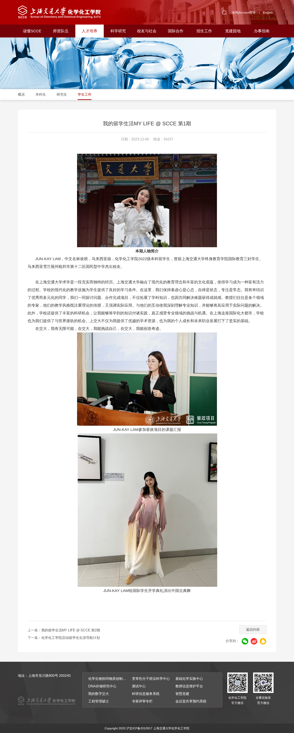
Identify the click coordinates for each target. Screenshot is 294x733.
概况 (21, 94)
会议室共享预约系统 (190, 701)
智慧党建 (182, 694)
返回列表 (253, 629)
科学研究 (118, 31)
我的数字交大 (98, 694)
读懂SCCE (32, 31)
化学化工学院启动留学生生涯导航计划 (70, 638)
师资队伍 (60, 31)
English (268, 12)
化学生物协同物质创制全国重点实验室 (108, 678)
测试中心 (139, 686)
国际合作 (175, 31)
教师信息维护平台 (189, 686)
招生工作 (204, 31)
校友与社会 (146, 31)
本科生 (41, 94)
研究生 (62, 94)
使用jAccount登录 (244, 12)
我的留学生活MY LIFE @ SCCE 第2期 (70, 630)
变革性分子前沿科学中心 (151, 678)
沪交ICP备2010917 (139, 728)
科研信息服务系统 (145, 694)
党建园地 (233, 31)
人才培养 (89, 31)
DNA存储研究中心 (102, 686)
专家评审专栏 (142, 701)
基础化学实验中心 (189, 678)
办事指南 (261, 31)
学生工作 (84, 94)
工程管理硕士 (98, 701)
